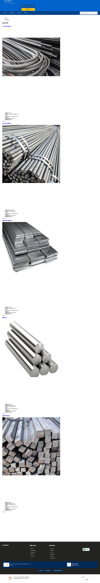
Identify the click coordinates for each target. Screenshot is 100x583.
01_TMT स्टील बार (6, 26)
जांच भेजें (28, 9)
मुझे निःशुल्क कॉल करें (58, 570)
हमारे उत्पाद (19, 12)
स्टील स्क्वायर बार (6, 416)
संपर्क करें (25, 12)
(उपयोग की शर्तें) (27, 576)
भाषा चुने (86, 579)
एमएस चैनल (52, 550)
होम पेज (5, 12)
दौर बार (52, 552)
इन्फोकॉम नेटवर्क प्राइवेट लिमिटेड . (18, 578)
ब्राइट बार (4, 317)
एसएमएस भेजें (48, 570)
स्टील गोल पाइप (53, 558)
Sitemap (32, 556)
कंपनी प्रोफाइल (11, 12)
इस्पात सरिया (52, 554)
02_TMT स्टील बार (6, 123)
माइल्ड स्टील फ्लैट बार (7, 220)
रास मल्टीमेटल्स (9, 2)
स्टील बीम (52, 556)
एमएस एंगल (52, 548)
